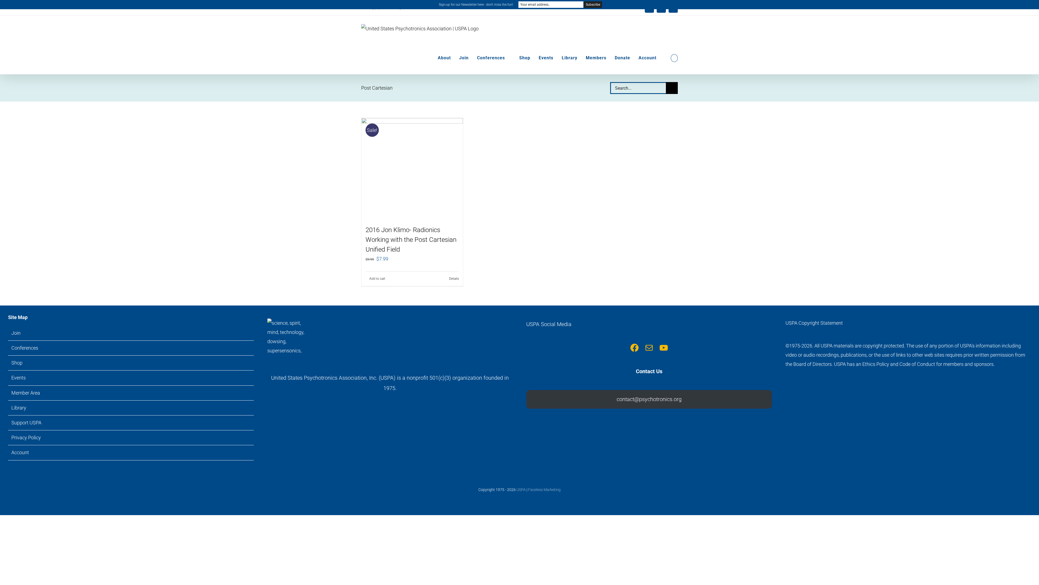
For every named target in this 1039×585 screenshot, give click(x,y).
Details (454, 279)
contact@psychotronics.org (649, 399)
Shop (16, 363)
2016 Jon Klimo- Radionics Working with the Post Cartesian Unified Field (411, 239)
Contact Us (649, 371)
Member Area (25, 393)
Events (18, 378)
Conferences (24, 348)
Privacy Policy (26, 437)
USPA (521, 489)
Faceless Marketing (544, 489)
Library (18, 408)
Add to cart (377, 279)
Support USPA (26, 422)
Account (20, 452)
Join (16, 333)
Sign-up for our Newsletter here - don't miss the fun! (476, 4)
